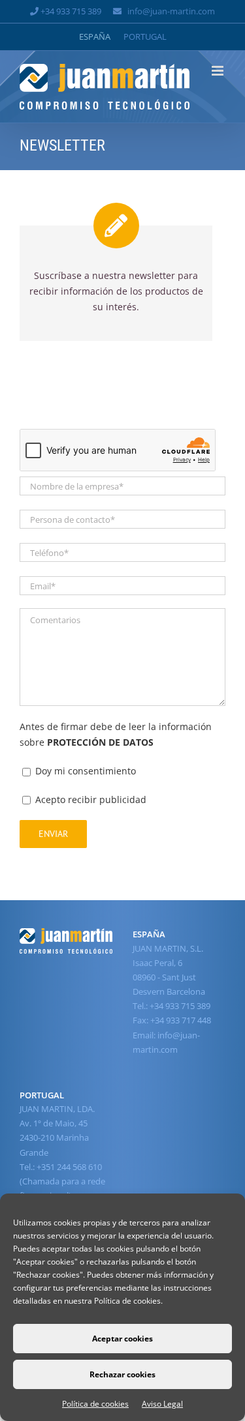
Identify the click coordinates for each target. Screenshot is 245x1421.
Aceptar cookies (122, 1338)
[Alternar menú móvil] (218, 71)
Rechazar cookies (122, 1374)
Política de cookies (95, 1403)
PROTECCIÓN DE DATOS (100, 742)
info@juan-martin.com (171, 11)
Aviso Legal (162, 1403)
